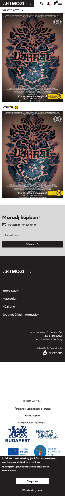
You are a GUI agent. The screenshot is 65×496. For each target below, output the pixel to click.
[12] (16, 107)
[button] (50, 3)
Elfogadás (32, 481)
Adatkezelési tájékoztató (32, 422)
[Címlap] (17, 3)
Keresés (41, 3)
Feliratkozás (33, 244)
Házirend (8, 306)
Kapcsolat (9, 298)
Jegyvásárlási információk (21, 314)
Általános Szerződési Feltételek (32, 408)
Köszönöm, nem (32, 490)
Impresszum (10, 290)
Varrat (7, 107)
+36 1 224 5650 (53, 335)
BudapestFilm (32, 415)
